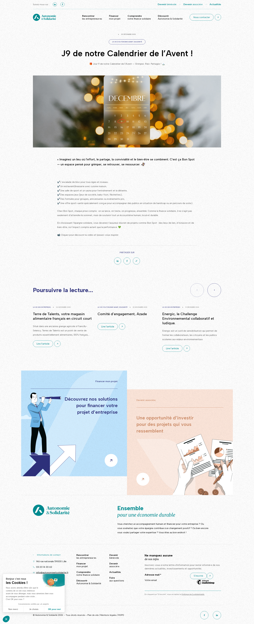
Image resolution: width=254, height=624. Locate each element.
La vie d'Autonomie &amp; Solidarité (127, 42)
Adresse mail (153, 574)
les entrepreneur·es (92, 17)
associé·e (193, 4)
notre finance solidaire (139, 17)
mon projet (115, 17)
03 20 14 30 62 (44, 567)
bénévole (167, 4)
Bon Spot (188, 159)
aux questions (116, 579)
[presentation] (214, 290)
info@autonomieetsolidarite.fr (52, 572)
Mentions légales (108, 615)
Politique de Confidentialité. (193, 594)
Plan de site (93, 615)
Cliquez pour (67, 235)
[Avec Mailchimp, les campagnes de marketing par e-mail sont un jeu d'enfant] (205, 584)
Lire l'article (43, 343)
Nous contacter (201, 17)
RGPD (121, 615)
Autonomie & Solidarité (170, 17)
